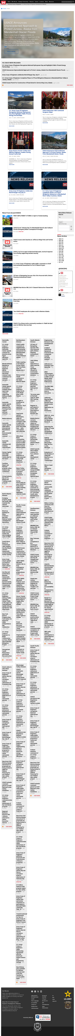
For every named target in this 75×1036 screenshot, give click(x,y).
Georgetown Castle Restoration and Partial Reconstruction (7, 653)
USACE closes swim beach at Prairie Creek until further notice (34, 596)
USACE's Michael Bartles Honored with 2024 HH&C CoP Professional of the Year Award (49, 569)
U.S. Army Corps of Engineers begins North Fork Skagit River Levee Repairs (20, 391)
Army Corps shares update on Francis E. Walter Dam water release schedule (6, 563)
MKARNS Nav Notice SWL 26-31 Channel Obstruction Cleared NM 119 (35, 529)
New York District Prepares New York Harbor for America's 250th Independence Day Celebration (7, 620)
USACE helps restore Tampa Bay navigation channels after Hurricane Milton (48, 521)
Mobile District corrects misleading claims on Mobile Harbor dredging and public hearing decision (34, 424)
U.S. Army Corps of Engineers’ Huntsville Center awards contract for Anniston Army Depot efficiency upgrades (6, 352)
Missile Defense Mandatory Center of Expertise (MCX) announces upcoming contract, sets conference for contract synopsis (7, 372)
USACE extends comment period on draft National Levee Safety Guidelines (7, 786)
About (9, 1)
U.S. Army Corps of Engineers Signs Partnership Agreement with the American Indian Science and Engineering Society (20, 953)
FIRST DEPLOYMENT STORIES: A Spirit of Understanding (30, 216)
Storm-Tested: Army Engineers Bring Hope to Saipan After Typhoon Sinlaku (21, 600)
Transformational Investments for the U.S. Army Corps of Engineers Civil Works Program (21, 918)
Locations (41, 1)
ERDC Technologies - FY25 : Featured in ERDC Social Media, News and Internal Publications (49, 376)
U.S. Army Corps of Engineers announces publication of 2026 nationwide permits (6, 694)
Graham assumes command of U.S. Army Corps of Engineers (20, 807)
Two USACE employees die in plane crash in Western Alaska (31, 311)
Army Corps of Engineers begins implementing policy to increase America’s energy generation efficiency (20, 749)
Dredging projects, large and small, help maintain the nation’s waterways (6, 502)
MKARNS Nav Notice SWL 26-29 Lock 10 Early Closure (35, 606)
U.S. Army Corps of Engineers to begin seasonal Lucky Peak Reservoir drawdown (20, 457)
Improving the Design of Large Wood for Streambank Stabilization (49, 430)
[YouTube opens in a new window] (41, 991)
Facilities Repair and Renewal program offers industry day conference (7, 467)
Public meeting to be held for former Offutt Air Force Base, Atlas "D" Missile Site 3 (20, 366)
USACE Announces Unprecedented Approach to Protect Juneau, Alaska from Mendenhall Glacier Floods (20, 27)
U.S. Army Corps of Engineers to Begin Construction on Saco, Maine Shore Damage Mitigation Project (7, 638)
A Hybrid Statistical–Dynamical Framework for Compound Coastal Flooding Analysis (48, 353)
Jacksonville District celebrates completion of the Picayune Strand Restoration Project (48, 492)
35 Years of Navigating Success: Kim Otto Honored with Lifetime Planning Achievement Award (34, 350)
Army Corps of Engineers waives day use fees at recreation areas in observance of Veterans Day (20, 872)
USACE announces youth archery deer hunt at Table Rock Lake (34, 618)
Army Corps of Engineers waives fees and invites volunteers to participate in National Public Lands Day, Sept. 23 (21, 902)
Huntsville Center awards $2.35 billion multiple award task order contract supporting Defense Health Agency (6, 391)
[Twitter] (5, 47)
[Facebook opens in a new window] (32, 991)
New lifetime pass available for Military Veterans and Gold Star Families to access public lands (20, 972)
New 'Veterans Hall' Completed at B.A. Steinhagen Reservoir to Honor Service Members (34, 544)
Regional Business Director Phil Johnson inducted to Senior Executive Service (6, 817)
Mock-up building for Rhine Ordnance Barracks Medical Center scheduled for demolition (7, 516)
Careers (36, 1)
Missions (32, 1)
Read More (11, 51)
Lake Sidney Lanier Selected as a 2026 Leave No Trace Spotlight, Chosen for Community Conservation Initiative (34, 368)
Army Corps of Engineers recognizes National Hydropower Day (6, 723)
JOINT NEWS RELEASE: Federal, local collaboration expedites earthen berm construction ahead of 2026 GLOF (20, 585)
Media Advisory (7, 418)
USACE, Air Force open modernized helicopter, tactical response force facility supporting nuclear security (33, 252)
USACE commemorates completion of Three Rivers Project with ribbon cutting (35, 631)
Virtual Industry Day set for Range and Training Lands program (7, 479)
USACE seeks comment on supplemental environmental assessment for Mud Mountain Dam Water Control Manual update (21, 351)
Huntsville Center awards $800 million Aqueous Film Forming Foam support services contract (6, 408)
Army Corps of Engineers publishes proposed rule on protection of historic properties (20, 857)
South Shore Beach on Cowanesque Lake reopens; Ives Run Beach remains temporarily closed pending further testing (7, 548)
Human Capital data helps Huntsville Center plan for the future (6, 455)
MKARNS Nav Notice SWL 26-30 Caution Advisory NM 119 (35, 571)
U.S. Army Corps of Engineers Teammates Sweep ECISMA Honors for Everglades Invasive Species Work (35, 470)
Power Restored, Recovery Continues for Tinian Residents (20, 626)
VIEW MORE (70, 85)
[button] (73, 1)
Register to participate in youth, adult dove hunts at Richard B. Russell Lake (34, 409)
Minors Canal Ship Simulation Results (48, 467)
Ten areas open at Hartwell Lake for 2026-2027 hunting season (35, 398)
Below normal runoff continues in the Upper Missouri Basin (20, 378)
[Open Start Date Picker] (71, 226)
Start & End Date (63, 224)
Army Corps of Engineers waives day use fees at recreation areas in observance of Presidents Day (6, 678)
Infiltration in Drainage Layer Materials (49, 365)
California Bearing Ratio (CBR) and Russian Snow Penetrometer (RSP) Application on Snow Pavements (48, 404)
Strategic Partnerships (23, 1)
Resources (51, 1)
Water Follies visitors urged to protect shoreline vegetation (20, 471)
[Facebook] (4, 47)
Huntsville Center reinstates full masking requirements (6, 444)
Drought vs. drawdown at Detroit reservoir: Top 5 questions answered (21, 405)
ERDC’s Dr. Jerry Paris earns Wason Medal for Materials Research (49, 419)
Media (46, 1)
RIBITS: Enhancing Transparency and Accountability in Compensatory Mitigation (48, 585)
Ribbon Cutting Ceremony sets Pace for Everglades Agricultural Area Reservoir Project (49, 508)
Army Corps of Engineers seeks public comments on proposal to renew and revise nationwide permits (6, 750)
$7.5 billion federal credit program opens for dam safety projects (21, 888)
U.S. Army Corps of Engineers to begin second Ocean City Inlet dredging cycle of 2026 (6, 532)
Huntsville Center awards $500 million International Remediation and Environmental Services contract (6, 429)
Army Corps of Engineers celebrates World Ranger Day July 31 (21, 75)
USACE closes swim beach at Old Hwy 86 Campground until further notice (34, 558)
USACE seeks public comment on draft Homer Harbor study (20, 649)
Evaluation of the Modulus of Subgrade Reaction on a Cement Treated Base (49, 456)
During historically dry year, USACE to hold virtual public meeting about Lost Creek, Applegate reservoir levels (21, 487)
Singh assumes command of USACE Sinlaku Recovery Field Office (20, 638)
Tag (59, 217)
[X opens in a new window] (38, 991)
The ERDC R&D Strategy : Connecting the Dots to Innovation (49, 390)
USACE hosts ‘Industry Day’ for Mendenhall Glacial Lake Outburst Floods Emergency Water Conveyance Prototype (33, 228)
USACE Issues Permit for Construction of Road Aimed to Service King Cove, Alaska (27, 83)
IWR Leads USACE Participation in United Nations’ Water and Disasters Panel (49, 635)
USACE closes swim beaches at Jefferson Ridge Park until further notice (34, 517)
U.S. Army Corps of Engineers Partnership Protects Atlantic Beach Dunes (34, 439)
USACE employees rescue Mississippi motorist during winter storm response (21, 674)
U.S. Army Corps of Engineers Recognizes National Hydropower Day (34, 384)
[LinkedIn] (35, 991)
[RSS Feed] (2, 85)
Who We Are (14, 1)
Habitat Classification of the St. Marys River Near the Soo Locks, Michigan (48, 442)
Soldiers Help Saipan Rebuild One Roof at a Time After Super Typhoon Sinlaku (20, 613)
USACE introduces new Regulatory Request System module (21, 734)
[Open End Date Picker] (71, 229)
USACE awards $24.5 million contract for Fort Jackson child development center (34, 453)
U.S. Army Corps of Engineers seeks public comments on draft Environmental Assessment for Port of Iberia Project (32, 264)
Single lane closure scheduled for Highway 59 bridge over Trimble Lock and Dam (34, 583)
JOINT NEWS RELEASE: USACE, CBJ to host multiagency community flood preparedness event (20, 567)
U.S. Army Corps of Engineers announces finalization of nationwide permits (6, 710)
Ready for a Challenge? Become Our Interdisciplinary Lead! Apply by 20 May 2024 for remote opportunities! (49, 603)
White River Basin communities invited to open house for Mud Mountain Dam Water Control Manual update (20, 441)
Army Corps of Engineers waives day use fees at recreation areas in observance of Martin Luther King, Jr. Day (20, 933)
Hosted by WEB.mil (28, 1017)
